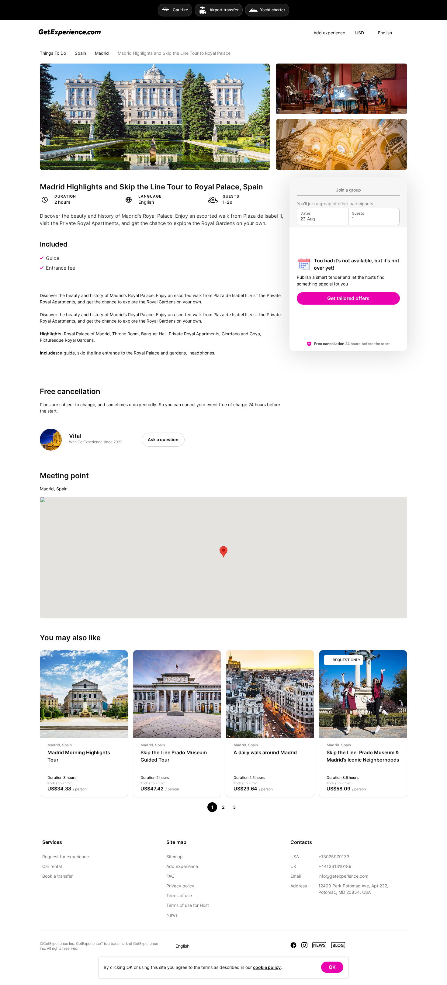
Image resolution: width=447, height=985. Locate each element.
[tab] (348, 190)
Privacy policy (180, 885)
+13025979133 (333, 856)
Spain (80, 53)
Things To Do (53, 53)
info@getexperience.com (343, 876)
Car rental (52, 866)
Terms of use (179, 895)
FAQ (170, 876)
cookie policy (267, 967)
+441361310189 (335, 866)
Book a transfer (57, 876)
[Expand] (402, 33)
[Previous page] (201, 807)
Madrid (102, 53)
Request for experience (65, 856)
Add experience (182, 866)
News (172, 915)
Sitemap (174, 856)
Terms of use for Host (187, 905)
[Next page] (245, 807)
